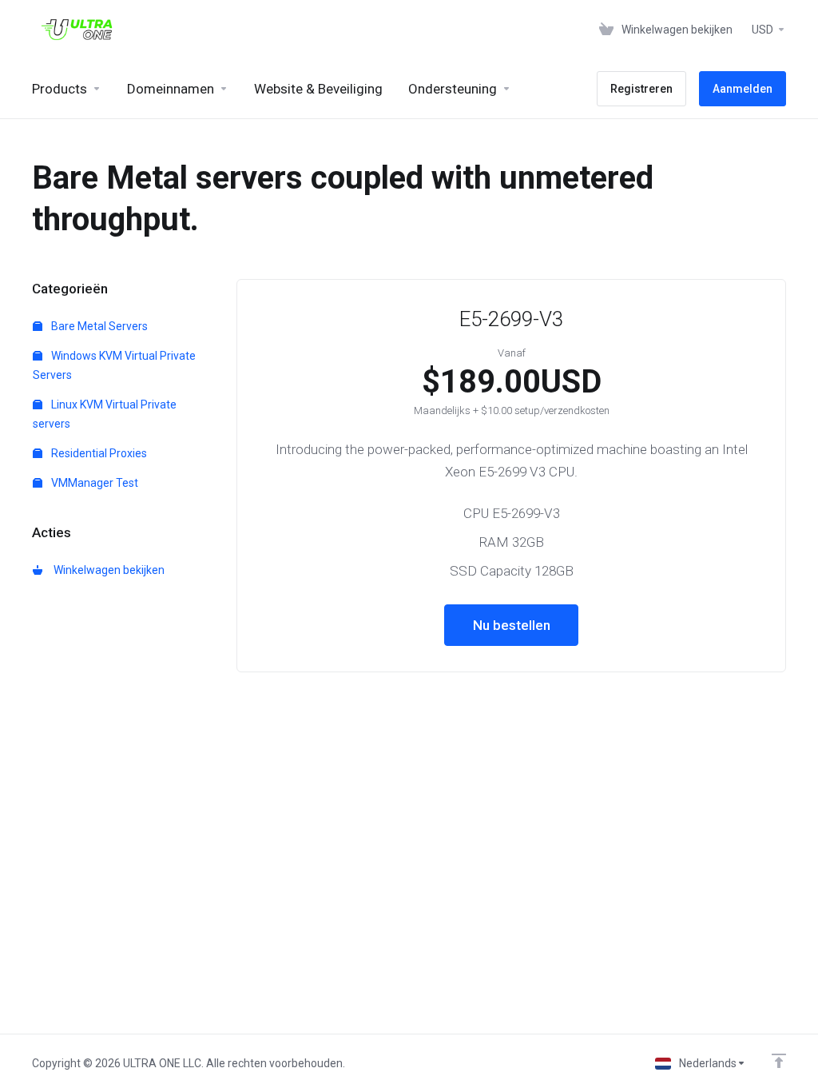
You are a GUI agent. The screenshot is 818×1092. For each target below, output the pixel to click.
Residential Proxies (98, 453)
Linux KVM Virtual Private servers (105, 414)
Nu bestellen (511, 625)
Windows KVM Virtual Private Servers (114, 365)
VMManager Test (93, 482)
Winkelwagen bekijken (107, 570)
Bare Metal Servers (98, 326)
